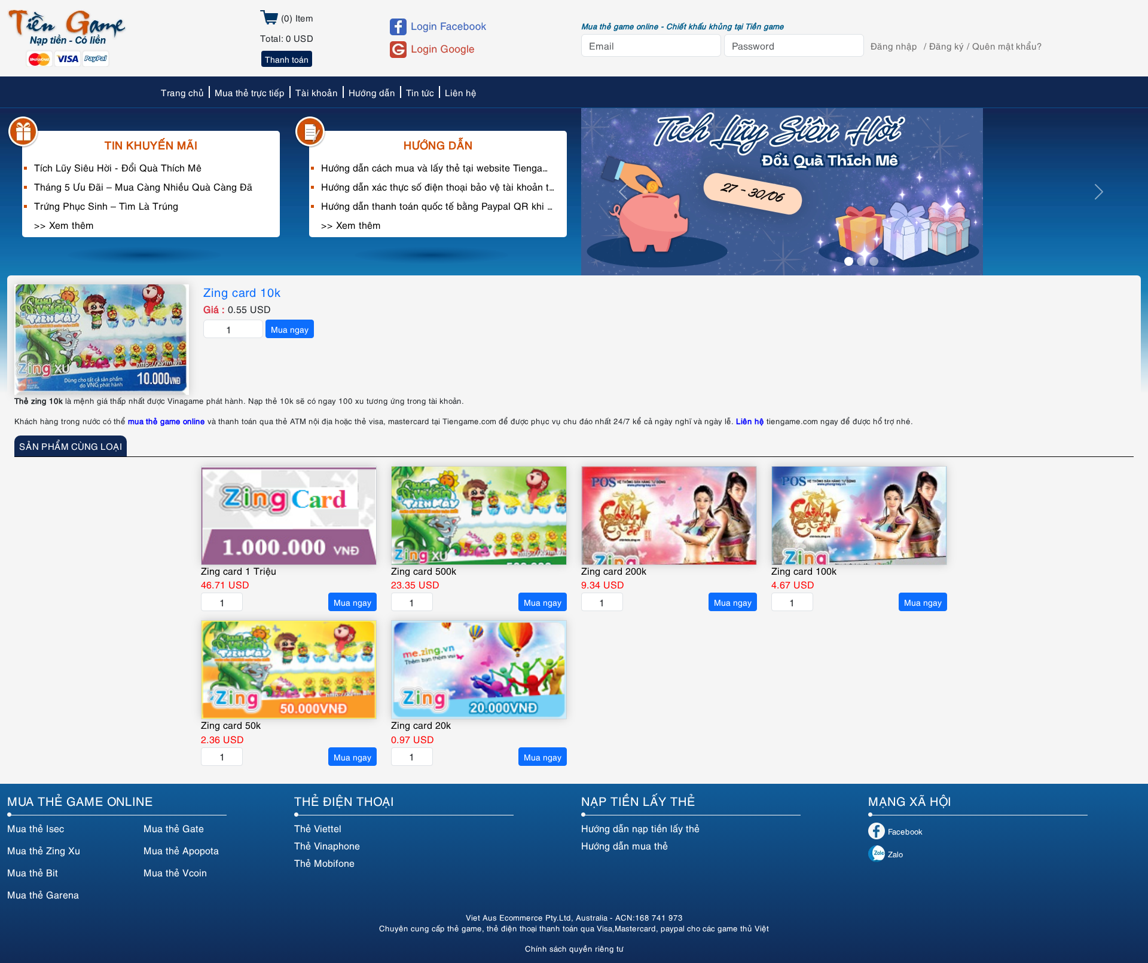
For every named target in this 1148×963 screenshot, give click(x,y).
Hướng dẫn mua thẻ (624, 845)
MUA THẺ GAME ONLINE (80, 800)
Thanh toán (287, 59)
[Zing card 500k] (479, 516)
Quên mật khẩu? (1007, 45)
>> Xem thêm (64, 224)
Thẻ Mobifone (324, 862)
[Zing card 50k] (288, 670)
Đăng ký (946, 45)
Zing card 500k (423, 570)
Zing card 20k (421, 724)
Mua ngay (290, 329)
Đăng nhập (894, 45)
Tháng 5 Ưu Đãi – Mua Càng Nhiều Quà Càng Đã (143, 186)
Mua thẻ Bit (32, 872)
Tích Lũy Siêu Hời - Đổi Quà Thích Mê (117, 167)
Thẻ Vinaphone (327, 845)
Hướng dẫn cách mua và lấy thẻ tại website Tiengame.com (438, 167)
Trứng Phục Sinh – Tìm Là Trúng (106, 205)
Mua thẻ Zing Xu (43, 850)
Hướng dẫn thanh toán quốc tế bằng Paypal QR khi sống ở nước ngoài (438, 205)
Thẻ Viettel (317, 828)
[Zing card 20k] (479, 670)
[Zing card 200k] (669, 516)
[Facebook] (474, 27)
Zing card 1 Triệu (238, 570)
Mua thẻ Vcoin (175, 872)
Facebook (905, 831)
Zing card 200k (613, 570)
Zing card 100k (803, 570)
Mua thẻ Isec (35, 828)
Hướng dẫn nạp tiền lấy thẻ (640, 828)
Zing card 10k (242, 291)
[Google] (474, 49)
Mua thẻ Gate (174, 828)
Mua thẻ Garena (43, 894)
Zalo (895, 853)
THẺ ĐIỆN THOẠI (344, 800)
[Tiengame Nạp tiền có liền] (66, 36)
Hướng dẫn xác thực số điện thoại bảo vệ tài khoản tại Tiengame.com (438, 186)
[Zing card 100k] (859, 516)
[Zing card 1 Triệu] (288, 516)
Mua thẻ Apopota (181, 850)
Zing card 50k (231, 724)
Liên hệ (750, 420)
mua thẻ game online (166, 420)
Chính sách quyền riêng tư (574, 948)
